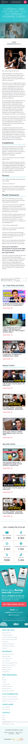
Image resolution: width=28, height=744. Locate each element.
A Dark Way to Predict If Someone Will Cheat (12, 355)
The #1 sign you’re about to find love (14, 384)
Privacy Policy (19, 732)
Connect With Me (21, 535)
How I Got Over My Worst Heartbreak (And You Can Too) (13, 433)
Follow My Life (7, 546)
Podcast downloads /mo (21, 546)
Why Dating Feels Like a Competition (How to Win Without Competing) (12, 464)
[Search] (17, 279)
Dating (14, 42)
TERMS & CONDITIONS (9, 732)
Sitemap (17, 733)
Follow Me (21, 557)
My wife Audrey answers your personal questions (13, 408)
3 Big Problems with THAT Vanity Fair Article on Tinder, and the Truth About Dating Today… (14, 330)
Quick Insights (7, 557)
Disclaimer (11, 733)
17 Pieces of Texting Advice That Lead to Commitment (13, 304)
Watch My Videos (7, 535)
